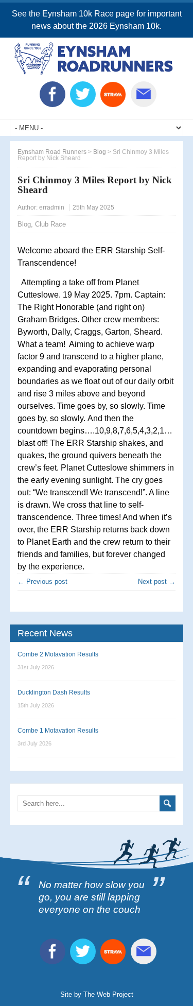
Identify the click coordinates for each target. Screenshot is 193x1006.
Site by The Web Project (96, 994)
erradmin (51, 207)
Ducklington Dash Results (53, 692)
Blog (24, 224)
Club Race (50, 224)
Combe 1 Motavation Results (57, 730)
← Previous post (42, 581)
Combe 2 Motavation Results (57, 654)
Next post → (157, 581)
